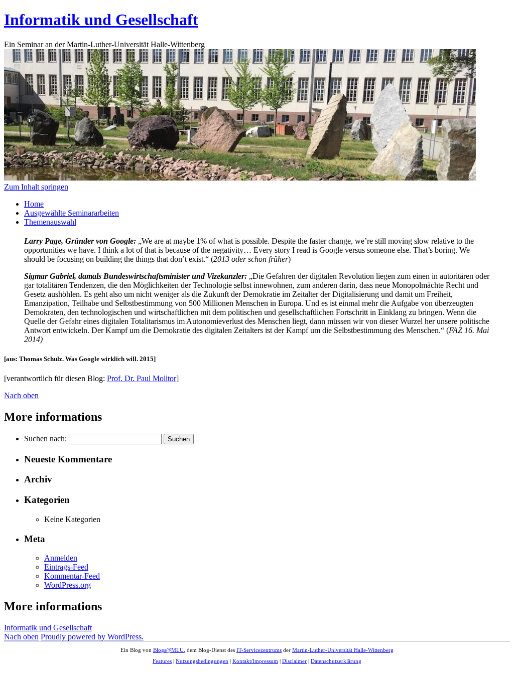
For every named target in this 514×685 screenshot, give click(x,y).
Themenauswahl (50, 222)
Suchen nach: (45, 438)
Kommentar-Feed (72, 576)
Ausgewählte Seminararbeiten (71, 213)
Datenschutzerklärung (336, 661)
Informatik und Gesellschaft (101, 20)
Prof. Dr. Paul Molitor (141, 378)
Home (34, 204)
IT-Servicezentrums (259, 650)
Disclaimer (294, 661)
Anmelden (60, 558)
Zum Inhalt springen (36, 187)
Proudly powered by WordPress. (92, 636)
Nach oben (21, 395)
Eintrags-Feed (66, 567)
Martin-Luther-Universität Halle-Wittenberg (343, 650)
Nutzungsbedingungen (202, 661)
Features (162, 661)
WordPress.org (67, 585)
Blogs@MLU (168, 650)
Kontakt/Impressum (255, 661)
